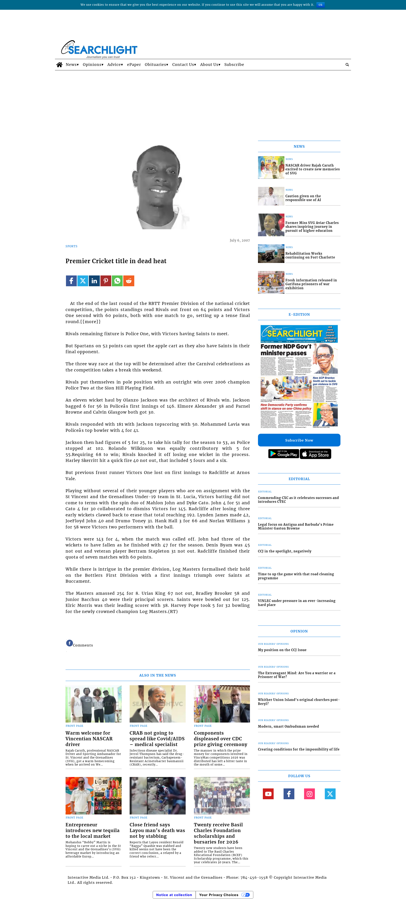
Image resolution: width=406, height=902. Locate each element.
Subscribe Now (299, 440)
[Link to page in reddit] (128, 280)
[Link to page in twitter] (82, 280)
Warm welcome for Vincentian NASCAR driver (89, 738)
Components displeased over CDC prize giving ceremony (220, 738)
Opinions (92, 64)
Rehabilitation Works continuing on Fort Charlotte (310, 256)
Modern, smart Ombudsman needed (288, 726)
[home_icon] (59, 65)
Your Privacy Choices (219, 895)
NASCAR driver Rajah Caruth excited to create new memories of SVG (312, 169)
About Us (209, 64)
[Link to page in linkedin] (94, 280)
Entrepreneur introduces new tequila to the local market (93, 830)
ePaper (134, 64)
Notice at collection (174, 895)
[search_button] (347, 65)
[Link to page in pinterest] (105, 280)
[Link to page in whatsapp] (117, 280)
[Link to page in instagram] (309, 793)
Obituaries (155, 64)
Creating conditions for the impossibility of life (299, 749)
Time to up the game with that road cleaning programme (296, 576)
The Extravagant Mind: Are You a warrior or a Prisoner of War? (297, 675)
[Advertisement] (203, 102)
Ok (320, 4)
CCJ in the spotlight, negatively (284, 551)
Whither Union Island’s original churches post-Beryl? (299, 702)
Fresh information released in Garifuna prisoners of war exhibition (311, 284)
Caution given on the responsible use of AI (303, 198)
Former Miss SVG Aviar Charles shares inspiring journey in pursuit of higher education (312, 227)
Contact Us (183, 64)
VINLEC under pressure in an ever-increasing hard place (297, 603)
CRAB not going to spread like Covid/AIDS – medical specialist (157, 738)
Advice (114, 64)
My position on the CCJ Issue (282, 650)
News (71, 64)
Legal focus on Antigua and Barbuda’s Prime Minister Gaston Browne (296, 527)
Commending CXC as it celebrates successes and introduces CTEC (298, 500)
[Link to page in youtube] (268, 793)
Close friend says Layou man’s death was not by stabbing (157, 830)
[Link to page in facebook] (71, 280)
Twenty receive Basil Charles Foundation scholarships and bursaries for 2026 (218, 833)
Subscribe (234, 64)
